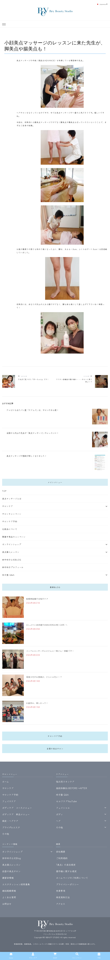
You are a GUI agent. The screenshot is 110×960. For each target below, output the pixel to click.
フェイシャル (63, 807)
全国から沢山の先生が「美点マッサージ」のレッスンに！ (32, 432)
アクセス (60, 903)
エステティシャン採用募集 (16, 884)
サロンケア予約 (9, 521)
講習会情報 (8, 877)
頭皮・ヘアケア (10, 821)
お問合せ (6, 903)
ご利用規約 (61, 858)
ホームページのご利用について (72, 877)
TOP (4, 490)
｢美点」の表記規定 (65, 864)
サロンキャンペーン (11, 513)
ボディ (59, 814)
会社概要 (60, 851)
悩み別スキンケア (65, 781)
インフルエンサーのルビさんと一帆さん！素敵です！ (50, 650)
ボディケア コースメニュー (17, 807)
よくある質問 (9, 897)
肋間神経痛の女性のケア (37, 598)
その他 (5, 833)
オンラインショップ (11, 544)
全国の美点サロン (55, 748)
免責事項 (60, 890)
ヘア (58, 821)
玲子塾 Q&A (8, 574)
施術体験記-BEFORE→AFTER (71, 788)
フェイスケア (9, 801)
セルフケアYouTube (66, 801)
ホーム (5, 781)
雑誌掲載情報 (9, 890)
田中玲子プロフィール (12, 567)
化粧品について (9, 529)
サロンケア (7, 506)
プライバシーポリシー (67, 884)
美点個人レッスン (10, 552)
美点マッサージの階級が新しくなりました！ (26, 455)
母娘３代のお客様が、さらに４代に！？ (44, 676)
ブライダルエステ (11, 827)
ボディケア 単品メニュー (16, 814)
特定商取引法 (63, 897)
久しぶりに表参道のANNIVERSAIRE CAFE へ (46, 624)
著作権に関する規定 (66, 871)
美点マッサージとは (11, 498)
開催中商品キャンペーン (14, 536)
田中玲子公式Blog (11, 559)
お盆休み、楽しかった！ (37, 703)
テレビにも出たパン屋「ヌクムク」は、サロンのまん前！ (32, 409)
